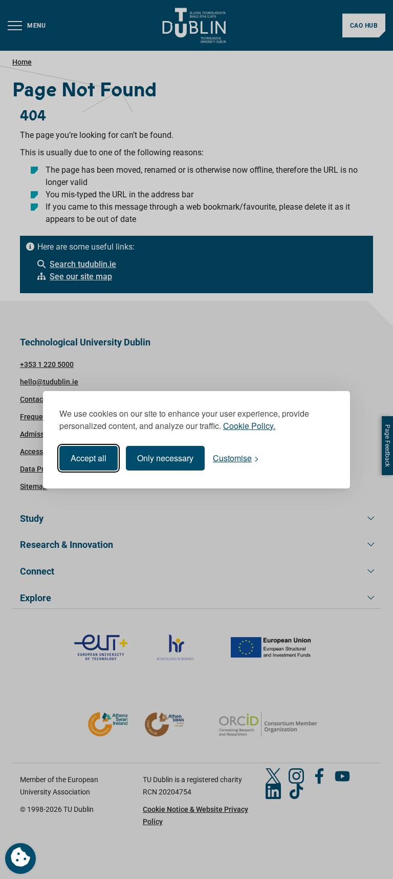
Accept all (88, 458)
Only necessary (165, 458)
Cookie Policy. (249, 426)
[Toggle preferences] (20, 858)
